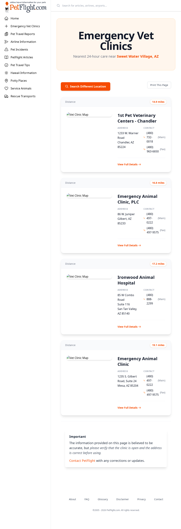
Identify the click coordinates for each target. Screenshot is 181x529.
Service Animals (21, 88)
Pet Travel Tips (20, 65)
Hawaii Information (24, 73)
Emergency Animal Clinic (137, 361)
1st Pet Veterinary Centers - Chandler (137, 118)
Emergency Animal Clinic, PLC (137, 199)
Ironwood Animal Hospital (136, 280)
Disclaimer (122, 499)
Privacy (141, 499)
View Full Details (128, 164)
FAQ (86, 499)
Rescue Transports (23, 96)
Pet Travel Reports (23, 34)
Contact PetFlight (82, 460)
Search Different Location (88, 86)
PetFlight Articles (22, 57)
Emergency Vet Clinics (25, 26)
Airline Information (23, 42)
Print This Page (159, 85)
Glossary (103, 499)
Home (15, 18)
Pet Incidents (19, 49)
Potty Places (19, 81)
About (72, 499)
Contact (158, 499)
